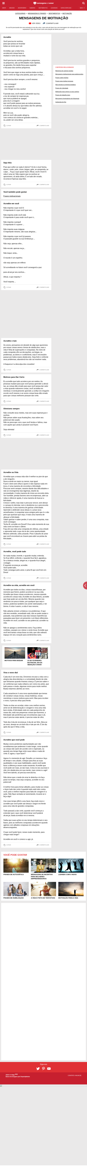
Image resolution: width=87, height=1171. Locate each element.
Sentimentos (54, 13)
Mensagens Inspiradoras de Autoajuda (67, 98)
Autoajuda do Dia (60, 102)
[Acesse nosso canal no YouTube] (49, 1069)
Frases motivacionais (12, 196)
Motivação (67, 13)
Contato (71, 1075)
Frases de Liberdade (61, 88)
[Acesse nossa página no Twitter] (38, 1069)
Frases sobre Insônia (61, 77)
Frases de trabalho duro (62, 95)
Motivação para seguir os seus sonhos (67, 91)
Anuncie (78, 1075)
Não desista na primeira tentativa (65, 84)
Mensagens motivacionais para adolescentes (69, 74)
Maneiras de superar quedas (64, 71)
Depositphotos (25, 1076)
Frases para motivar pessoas (64, 81)
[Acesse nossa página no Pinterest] (43, 1069)
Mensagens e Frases (37, 13)
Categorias (20, 13)
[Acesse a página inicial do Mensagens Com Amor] (43, 3)
